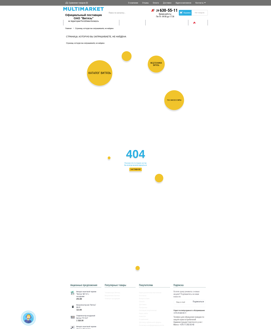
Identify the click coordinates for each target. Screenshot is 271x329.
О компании (143, 319)
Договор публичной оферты (150, 322)
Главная (68, 28)
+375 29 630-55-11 (179, 313)
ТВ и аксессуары (174, 100)
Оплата (142, 301)
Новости (142, 316)
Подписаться (198, 301)
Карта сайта (143, 313)
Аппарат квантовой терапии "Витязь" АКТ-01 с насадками (86, 294)
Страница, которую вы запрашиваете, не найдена (94, 28)
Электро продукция (112, 298)
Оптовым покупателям (148, 310)
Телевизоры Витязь (112, 293)
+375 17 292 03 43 (187, 324)
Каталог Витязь (99, 73)
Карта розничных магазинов (150, 293)
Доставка (142, 304)
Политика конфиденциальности (151, 325)
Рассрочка (143, 307)
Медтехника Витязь (156, 64)
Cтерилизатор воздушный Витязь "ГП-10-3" (85, 317)
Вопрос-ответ (144, 298)
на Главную (135, 169)
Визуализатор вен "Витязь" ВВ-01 (86, 306)
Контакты (142, 295)
